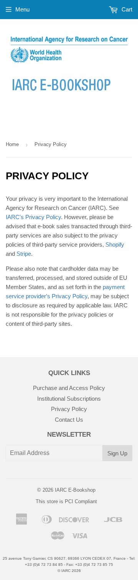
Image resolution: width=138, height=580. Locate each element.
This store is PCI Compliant (66, 501)
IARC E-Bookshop (75, 490)
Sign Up (117, 453)
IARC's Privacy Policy (33, 217)
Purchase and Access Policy (69, 388)
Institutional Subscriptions (69, 398)
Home (12, 144)
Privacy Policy (69, 409)
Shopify (114, 244)
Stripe (23, 253)
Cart (126, 9)
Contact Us (69, 419)
